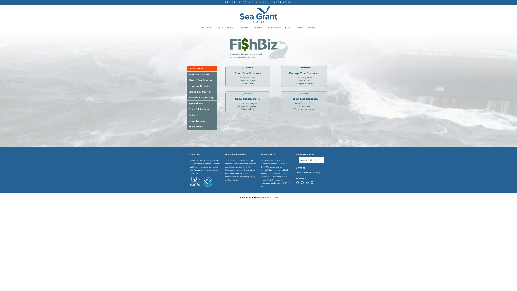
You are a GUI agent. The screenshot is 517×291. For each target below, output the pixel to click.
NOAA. (195, 173)
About (218, 28)
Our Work (230, 28)
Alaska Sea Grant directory (308, 173)
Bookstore (312, 28)
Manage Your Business (200, 80)
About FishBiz (196, 127)
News (287, 28)
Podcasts (193, 115)
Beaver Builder (273, 197)
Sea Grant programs (199, 170)
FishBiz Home (196, 68)
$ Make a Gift (206, 28)
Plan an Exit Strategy (200, 92)
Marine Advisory (274, 28)
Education (258, 28)
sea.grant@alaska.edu (270, 183)
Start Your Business (199, 74)
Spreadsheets (196, 103)
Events (299, 28)
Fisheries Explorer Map (201, 97)
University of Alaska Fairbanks (206, 164)
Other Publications (199, 109)
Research (244, 28)
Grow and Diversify (199, 86)
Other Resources (198, 121)
